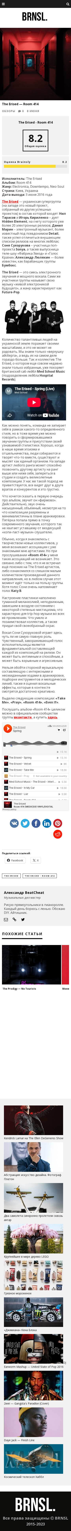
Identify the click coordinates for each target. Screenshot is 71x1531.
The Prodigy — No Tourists (19, 988)
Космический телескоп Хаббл (24, 1477)
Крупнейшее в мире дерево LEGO (26, 1256)
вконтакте (23, 717)
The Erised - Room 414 (40, 876)
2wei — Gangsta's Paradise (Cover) (26, 1403)
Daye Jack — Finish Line (19, 1440)
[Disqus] (35, 1044)
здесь (52, 717)
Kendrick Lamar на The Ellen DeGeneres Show (33, 1138)
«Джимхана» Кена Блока (20, 1330)
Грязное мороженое (18, 1293)
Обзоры (8, 111)
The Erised (10, 201)
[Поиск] (68, 4)
